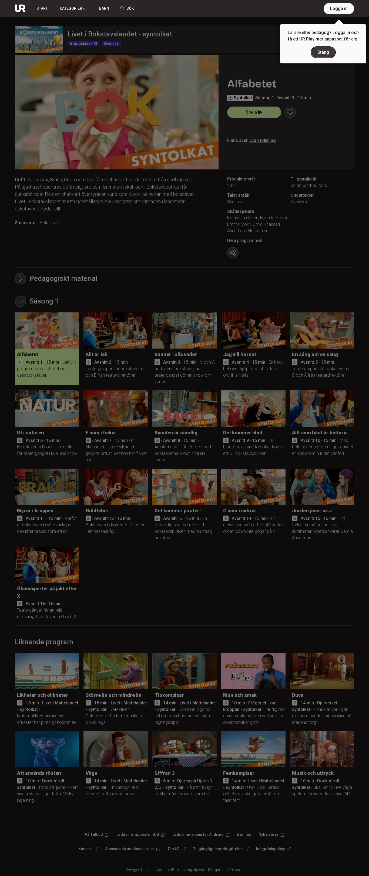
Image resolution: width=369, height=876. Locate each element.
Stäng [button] (323, 52)
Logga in (339, 8)
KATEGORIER (71, 8)
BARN (104, 8)
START (42, 8)
